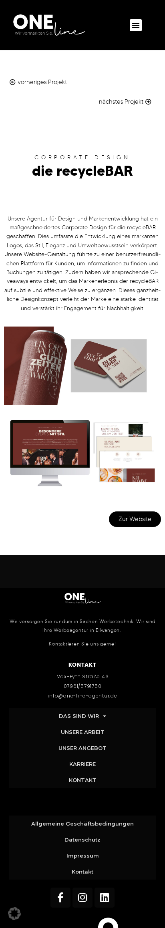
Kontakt (82, 871)
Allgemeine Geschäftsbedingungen (82, 823)
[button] (136, 25)
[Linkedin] (105, 898)
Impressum (82, 855)
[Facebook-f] (60, 898)
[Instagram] (82, 898)
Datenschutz (82, 839)
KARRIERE (82, 764)
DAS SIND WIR (79, 716)
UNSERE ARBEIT (83, 732)
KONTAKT (83, 780)
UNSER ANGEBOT (82, 748)
